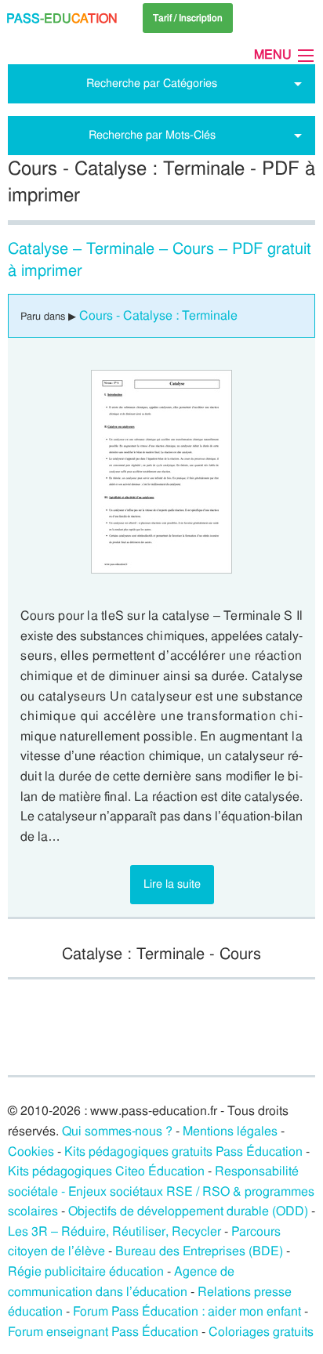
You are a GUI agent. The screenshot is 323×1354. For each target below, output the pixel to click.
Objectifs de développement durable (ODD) (188, 1211)
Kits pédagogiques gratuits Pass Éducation (183, 1151)
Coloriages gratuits (261, 1331)
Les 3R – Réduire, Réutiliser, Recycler (114, 1231)
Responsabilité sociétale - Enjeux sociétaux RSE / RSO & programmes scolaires (161, 1191)
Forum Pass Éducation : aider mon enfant (187, 1311)
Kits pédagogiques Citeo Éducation (106, 1171)
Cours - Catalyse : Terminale (158, 315)
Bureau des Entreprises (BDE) (199, 1251)
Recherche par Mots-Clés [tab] (152, 135)
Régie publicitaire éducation (86, 1271)
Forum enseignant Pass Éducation (103, 1331)
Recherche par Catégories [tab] (151, 83)
